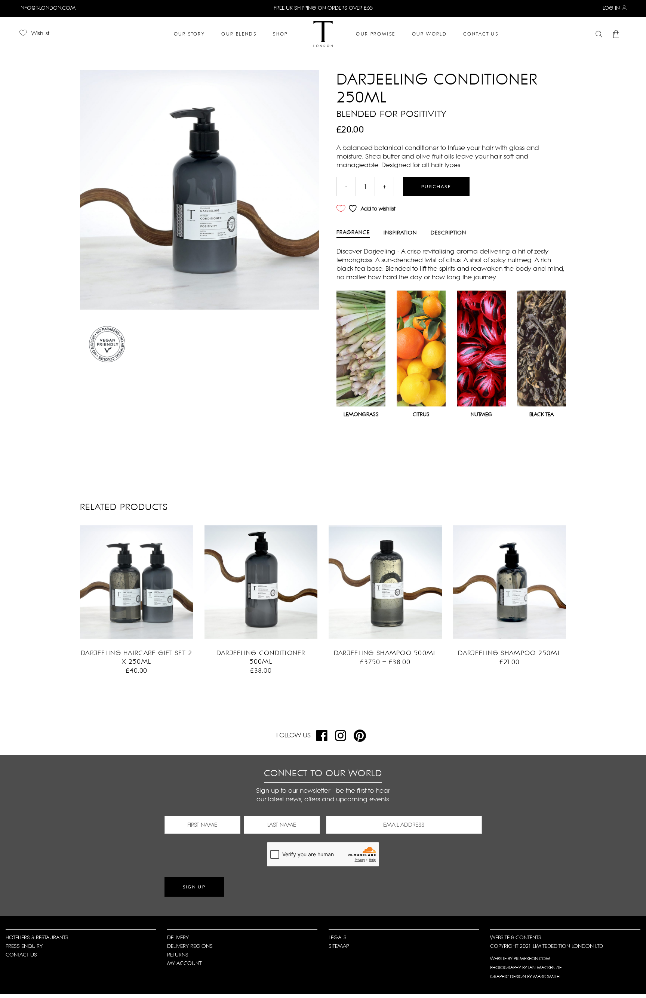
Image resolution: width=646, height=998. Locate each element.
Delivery (178, 937)
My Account (184, 963)
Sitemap (339, 946)
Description (448, 233)
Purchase (436, 186)
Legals (338, 937)
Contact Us (21, 955)
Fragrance (353, 232)
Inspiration (400, 233)
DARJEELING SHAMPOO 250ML (509, 653)
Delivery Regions (190, 946)
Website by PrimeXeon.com (520, 958)
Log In (611, 8)
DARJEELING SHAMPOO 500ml (385, 653)
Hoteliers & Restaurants (37, 937)
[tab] (358, 233)
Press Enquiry (24, 946)
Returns (177, 955)
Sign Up (194, 887)
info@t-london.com (47, 8)
